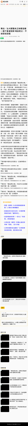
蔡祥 (2, 83)
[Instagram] (20, 1)
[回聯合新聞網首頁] (2, 2)
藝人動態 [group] (17, 4)
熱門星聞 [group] (11, 4)
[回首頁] (5, 1)
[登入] (24, 1)
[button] (22, 1)
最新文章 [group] (3, 4)
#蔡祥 (2, 236)
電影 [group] (21, 4)
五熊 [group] (7, 4)
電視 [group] (24, 4)
